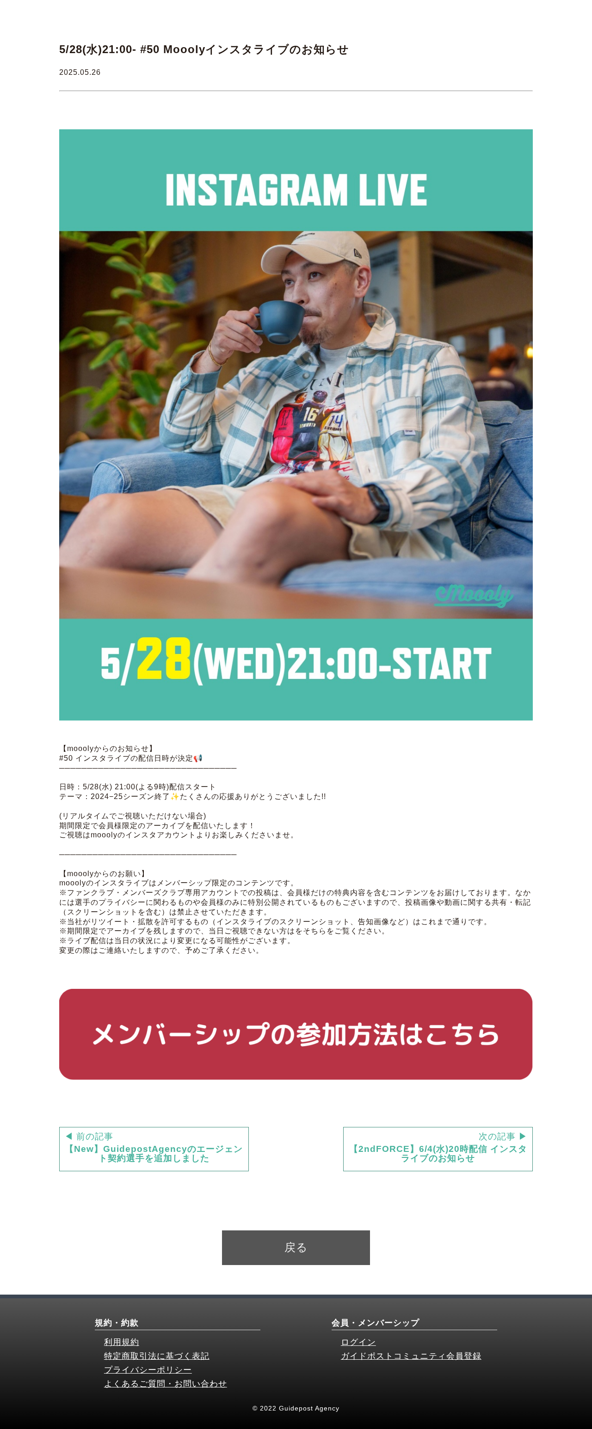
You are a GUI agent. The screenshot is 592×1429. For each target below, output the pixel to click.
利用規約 (121, 1342)
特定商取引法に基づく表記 (157, 1356)
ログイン (358, 1342)
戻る (296, 1247)
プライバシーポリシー (148, 1370)
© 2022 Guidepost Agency (296, 1408)
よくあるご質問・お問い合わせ (165, 1383)
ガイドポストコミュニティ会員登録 (411, 1356)
